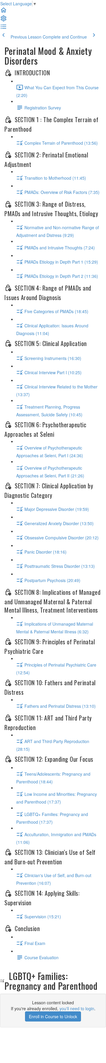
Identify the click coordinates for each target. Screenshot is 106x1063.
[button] (3, 12)
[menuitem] (3, 20)
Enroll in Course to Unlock (53, 1016)
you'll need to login (76, 1008)
